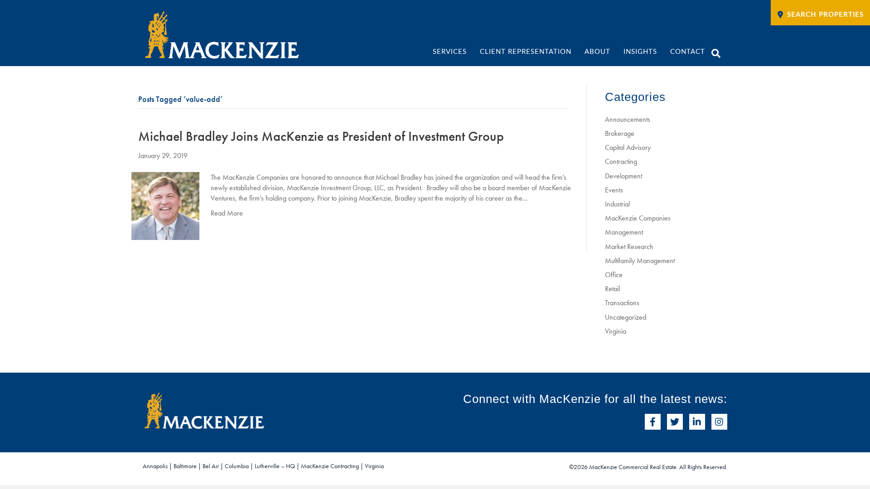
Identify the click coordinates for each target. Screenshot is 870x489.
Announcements (627, 119)
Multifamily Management (640, 260)
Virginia (615, 331)
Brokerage (619, 133)
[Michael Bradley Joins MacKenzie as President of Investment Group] (165, 205)
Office (614, 274)
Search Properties (825, 14)
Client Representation (525, 51)
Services (450, 51)
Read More (227, 213)
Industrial (617, 204)
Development (623, 176)
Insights (640, 51)
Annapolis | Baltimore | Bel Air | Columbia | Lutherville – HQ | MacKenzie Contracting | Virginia (263, 466)
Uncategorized (625, 317)
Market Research (629, 246)
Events (614, 190)
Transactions (622, 302)
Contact (687, 51)
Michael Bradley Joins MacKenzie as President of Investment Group (321, 136)
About (597, 51)
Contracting (621, 161)
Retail (612, 288)
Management (624, 232)
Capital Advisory (628, 147)
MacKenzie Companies (638, 218)
